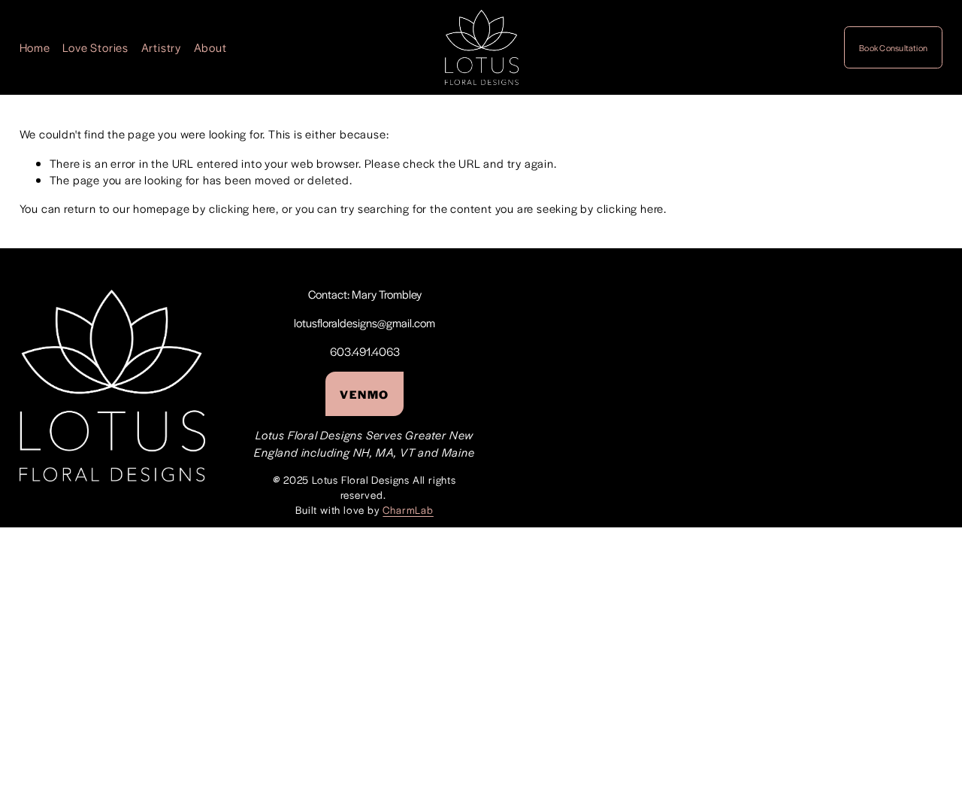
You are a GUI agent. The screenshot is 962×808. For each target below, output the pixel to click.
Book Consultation (893, 47)
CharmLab (408, 510)
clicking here (242, 208)
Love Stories (95, 47)
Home (35, 47)
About (210, 47)
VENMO (364, 394)
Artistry (161, 47)
